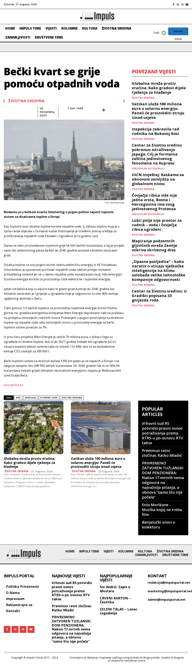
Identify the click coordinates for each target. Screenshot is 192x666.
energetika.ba (13, 385)
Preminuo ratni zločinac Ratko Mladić (162, 453)
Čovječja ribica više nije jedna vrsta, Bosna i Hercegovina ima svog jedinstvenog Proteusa (154, 202)
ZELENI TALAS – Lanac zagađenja (118, 611)
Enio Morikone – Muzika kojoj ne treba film (162, 509)
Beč (18, 398)
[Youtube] (187, 4)
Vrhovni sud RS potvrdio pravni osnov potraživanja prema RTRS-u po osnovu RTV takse (162, 433)
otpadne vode (49, 398)
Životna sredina (26, 101)
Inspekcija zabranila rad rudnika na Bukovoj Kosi (155, 131)
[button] (160, 32)
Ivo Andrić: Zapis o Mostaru (115, 589)
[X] (182, 4)
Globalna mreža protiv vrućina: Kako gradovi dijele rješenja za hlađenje (159, 88)
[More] (104, 110)
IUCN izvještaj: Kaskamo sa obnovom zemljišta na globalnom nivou (158, 179)
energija (30, 398)
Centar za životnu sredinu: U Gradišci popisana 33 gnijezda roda (159, 296)
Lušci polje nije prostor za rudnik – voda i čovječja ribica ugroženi (157, 225)
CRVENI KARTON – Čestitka (115, 600)
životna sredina (72, 398)
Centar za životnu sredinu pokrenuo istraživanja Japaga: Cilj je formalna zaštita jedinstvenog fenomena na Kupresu (157, 154)
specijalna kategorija (148, 168)
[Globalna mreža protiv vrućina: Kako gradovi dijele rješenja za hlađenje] (33, 427)
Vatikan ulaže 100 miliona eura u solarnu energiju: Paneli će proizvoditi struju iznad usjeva (158, 110)
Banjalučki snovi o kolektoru (158, 525)
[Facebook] (173, 4)
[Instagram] (178, 4)
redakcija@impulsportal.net (169, 582)
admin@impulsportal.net (167, 600)
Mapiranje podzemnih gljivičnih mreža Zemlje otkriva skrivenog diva (154, 245)
